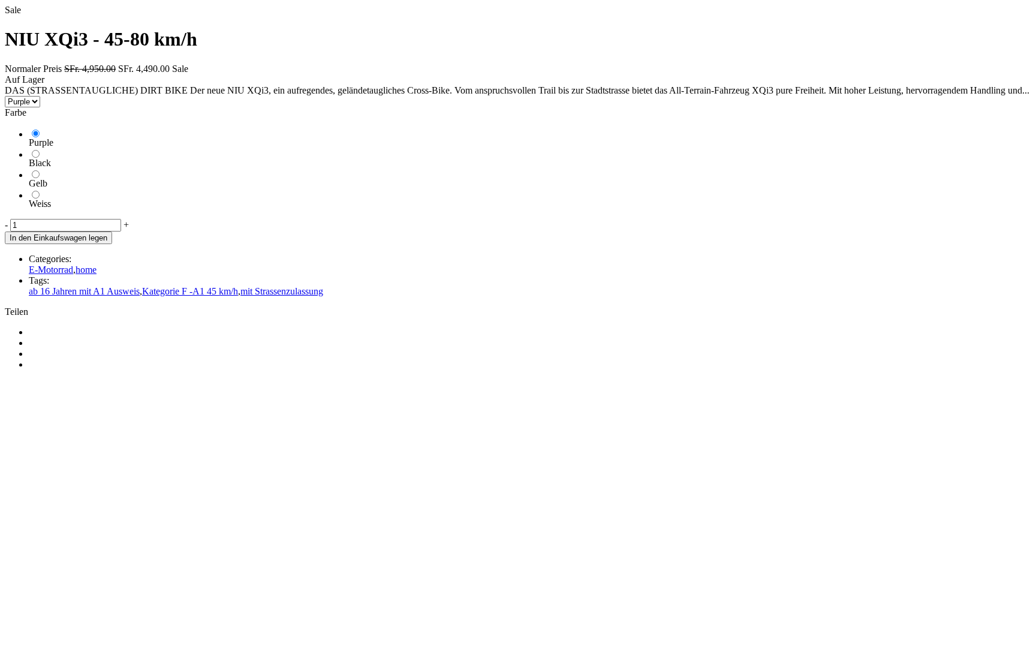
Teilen (16, 312)
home (86, 270)
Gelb (38, 183)
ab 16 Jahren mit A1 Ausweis (84, 291)
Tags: (39, 280)
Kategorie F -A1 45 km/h (190, 291)
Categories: (50, 259)
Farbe (15, 112)
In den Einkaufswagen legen (58, 237)
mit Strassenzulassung (281, 291)
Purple (41, 142)
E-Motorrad (51, 270)
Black (40, 163)
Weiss (40, 204)
